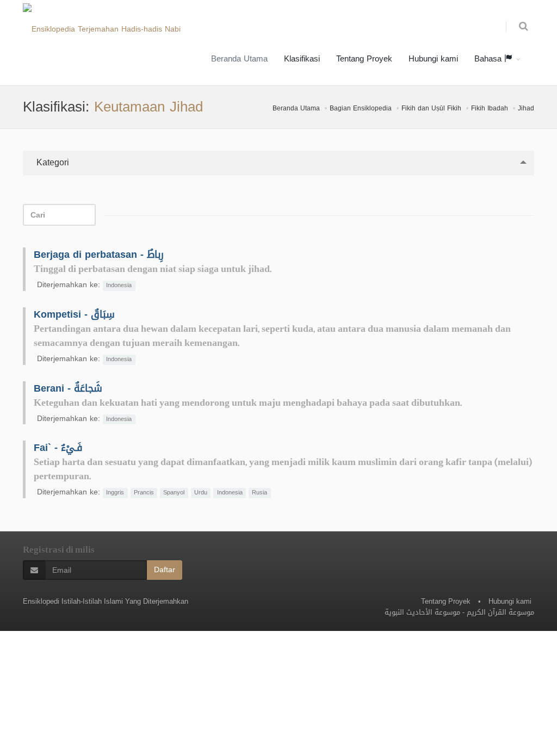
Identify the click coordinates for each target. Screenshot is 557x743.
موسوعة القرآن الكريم (500, 612)
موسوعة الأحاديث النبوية (422, 612)
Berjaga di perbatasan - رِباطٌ (99, 254)
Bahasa (489, 58)
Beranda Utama (239, 58)
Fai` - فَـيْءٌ (58, 447)
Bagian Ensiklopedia (361, 108)
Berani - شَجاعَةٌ (68, 388)
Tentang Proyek (364, 58)
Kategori (51, 162)
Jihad (526, 108)
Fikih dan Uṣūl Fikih (431, 108)
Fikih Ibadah (489, 108)
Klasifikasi (302, 58)
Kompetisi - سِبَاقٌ (74, 314)
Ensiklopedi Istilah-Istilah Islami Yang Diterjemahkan (105, 601)
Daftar (164, 569)
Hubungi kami (433, 58)
